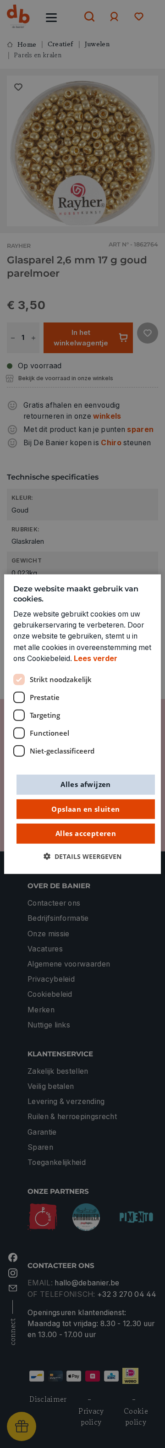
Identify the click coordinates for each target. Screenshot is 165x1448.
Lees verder (95, 658)
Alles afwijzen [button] (85, 784)
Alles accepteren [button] (85, 833)
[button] (82, 856)
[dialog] (82, 724)
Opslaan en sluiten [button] (85, 808)
